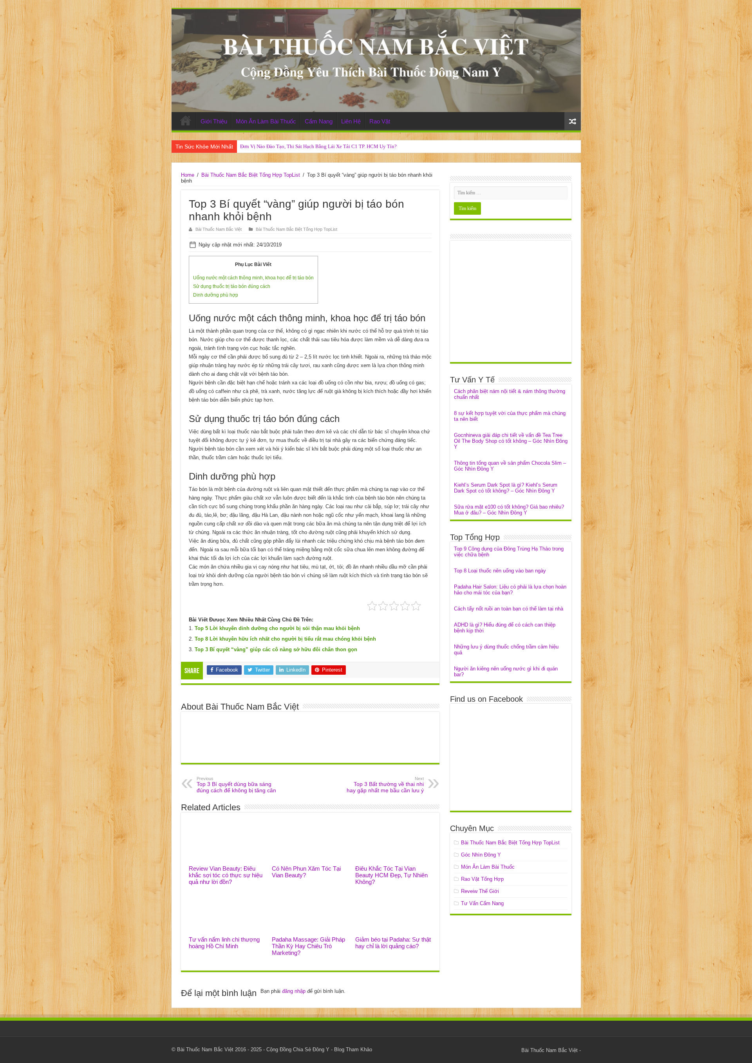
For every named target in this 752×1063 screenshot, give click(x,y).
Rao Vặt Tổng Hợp (482, 879)
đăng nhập (294, 991)
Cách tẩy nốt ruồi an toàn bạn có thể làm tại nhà (508, 609)
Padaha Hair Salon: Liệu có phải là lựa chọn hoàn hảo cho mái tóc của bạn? (510, 590)
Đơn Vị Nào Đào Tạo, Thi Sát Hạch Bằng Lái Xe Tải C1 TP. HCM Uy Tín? (318, 146)
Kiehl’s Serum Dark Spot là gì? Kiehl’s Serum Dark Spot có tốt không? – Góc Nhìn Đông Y (505, 488)
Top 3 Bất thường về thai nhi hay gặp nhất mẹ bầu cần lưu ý (385, 784)
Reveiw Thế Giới (480, 891)
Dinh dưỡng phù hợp (215, 295)
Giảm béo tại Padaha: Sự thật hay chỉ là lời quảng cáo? (393, 942)
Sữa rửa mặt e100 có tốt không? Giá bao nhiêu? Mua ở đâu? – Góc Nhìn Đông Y (509, 510)
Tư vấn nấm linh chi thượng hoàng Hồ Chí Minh (224, 942)
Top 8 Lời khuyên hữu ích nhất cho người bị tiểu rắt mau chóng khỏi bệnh (285, 639)
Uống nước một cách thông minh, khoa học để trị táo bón (253, 278)
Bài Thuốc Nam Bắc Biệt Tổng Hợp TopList (250, 175)
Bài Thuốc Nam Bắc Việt (218, 229)
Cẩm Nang (319, 121)
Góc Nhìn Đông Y (481, 855)
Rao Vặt (379, 121)
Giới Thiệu (214, 121)
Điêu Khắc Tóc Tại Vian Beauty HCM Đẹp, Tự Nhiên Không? (391, 875)
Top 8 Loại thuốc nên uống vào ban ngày (500, 571)
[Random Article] (572, 121)
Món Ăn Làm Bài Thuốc (266, 121)
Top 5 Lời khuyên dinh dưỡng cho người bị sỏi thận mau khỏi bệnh (277, 628)
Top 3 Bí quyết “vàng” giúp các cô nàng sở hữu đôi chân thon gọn (276, 649)
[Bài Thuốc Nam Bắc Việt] (376, 60)
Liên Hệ (351, 121)
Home (185, 120)
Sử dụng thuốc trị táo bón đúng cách (231, 286)
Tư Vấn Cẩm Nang (482, 903)
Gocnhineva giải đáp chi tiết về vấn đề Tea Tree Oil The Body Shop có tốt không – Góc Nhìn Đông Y (511, 441)
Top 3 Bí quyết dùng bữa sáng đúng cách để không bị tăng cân (236, 784)
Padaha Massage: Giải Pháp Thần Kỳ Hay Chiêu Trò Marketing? (308, 946)
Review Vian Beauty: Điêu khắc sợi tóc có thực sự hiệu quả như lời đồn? (225, 875)
